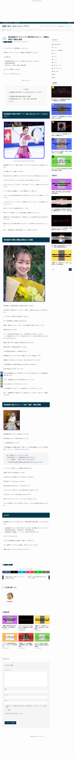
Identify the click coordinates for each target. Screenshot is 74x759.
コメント (7, 670)
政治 (54, 74)
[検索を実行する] (70, 269)
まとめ (11, 101)
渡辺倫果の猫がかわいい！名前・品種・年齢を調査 (23, 98)
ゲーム (54, 56)
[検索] (71, 23)
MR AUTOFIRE (56, 44)
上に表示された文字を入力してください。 (14, 713)
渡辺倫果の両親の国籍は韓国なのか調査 (20, 96)
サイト (6, 700)
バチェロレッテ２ (57, 65)
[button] (6, 572)
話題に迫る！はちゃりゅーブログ (15, 26)
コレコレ (55, 59)
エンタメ (5, 41)
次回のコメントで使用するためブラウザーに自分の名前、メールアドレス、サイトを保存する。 (26, 706)
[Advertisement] (37, 12)
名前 (6, 689)
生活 (54, 77)
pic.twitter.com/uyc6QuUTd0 (27, 459)
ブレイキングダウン (57, 68)
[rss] (69, 23)
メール (6, 694)
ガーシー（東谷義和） (58, 50)
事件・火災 (55, 71)
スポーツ (10, 41)
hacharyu (10, 601)
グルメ (54, 53)
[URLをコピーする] (46, 572)
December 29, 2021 (38, 462)
